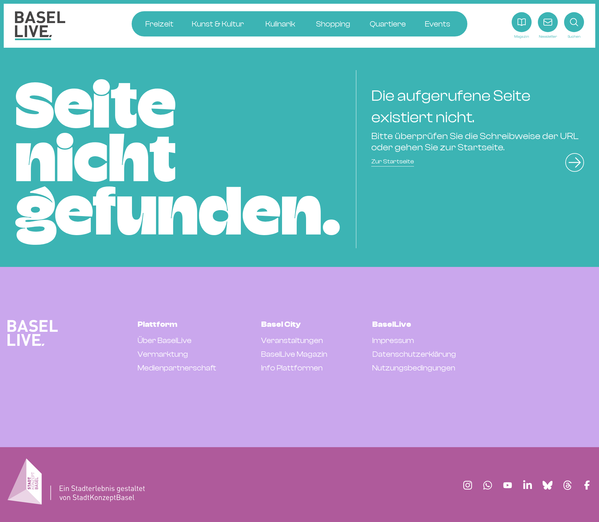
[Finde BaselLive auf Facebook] (587, 485)
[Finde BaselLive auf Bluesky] (548, 485)
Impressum (393, 340)
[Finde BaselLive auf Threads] (567, 485)
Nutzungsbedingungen (413, 368)
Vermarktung (163, 354)
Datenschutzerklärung (414, 354)
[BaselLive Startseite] (40, 25)
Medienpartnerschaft (177, 368)
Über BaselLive (165, 340)
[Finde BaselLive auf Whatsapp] (488, 485)
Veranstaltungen (292, 340)
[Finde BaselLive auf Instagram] (468, 485)
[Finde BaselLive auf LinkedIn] (528, 485)
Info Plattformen (292, 368)
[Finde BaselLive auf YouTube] (508, 485)
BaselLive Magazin (294, 354)
